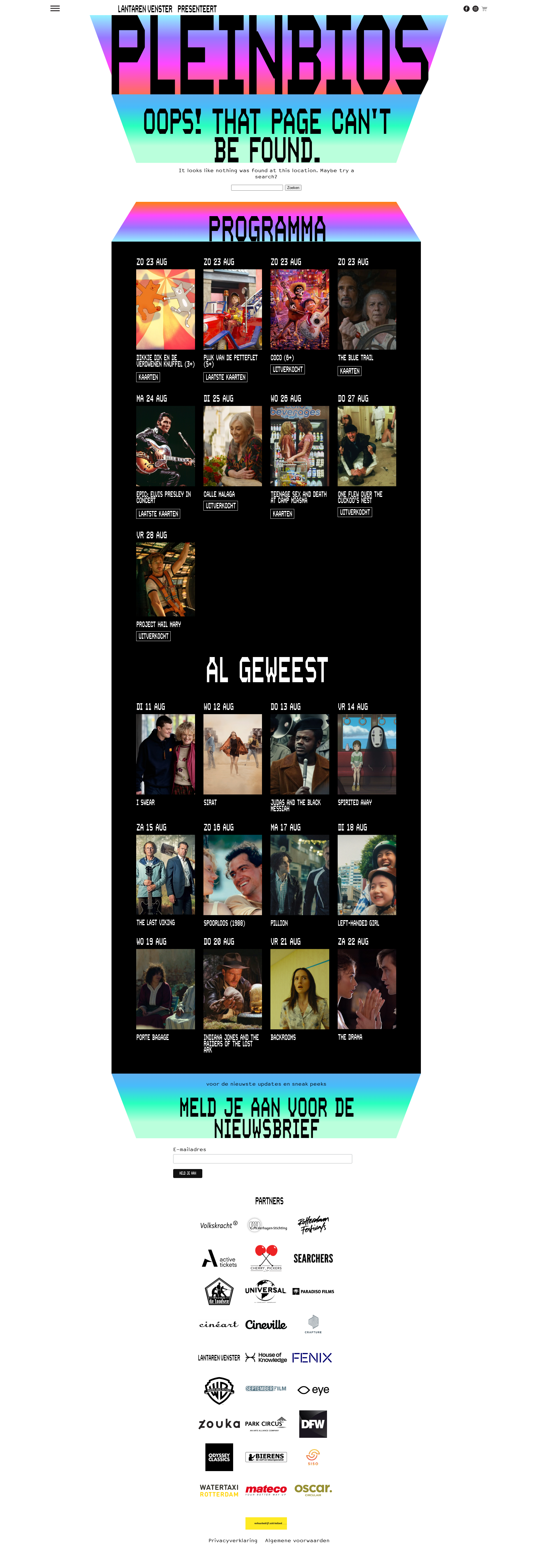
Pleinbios (269, 55)
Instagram (475, 9)
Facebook (466, 9)
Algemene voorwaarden (297, 1540)
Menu (55, 8)
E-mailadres (189, 1149)
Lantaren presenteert (167, 9)
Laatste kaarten (225, 377)
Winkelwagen (484, 9)
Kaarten (148, 377)
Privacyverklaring (233, 1540)
